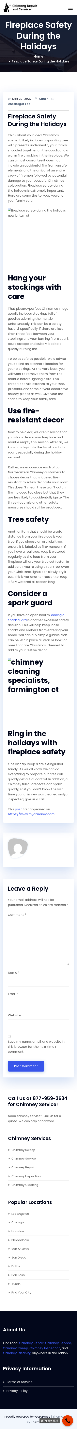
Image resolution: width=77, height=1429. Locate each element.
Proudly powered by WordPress (28, 1416)
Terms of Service (19, 1382)
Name (14, 972)
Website (14, 1015)
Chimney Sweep (23, 1150)
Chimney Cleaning (24, 1185)
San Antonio (20, 1249)
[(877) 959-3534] (67, 1420)
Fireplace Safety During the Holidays (40, 61)
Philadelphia (20, 1240)
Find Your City (21, 1292)
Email (13, 994)
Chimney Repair (23, 1167)
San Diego (18, 1257)
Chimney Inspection (26, 1176)
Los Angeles (20, 1214)
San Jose (18, 1275)
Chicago (17, 1222)
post (18, 809)
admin (44, 99)
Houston (17, 1231)
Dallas (15, 1266)
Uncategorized (19, 104)
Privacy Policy (17, 1391)
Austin (16, 1284)
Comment (17, 914)
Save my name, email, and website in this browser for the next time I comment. (36, 1046)
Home (38, 56)
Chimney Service (23, 1158)
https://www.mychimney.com (31, 814)
